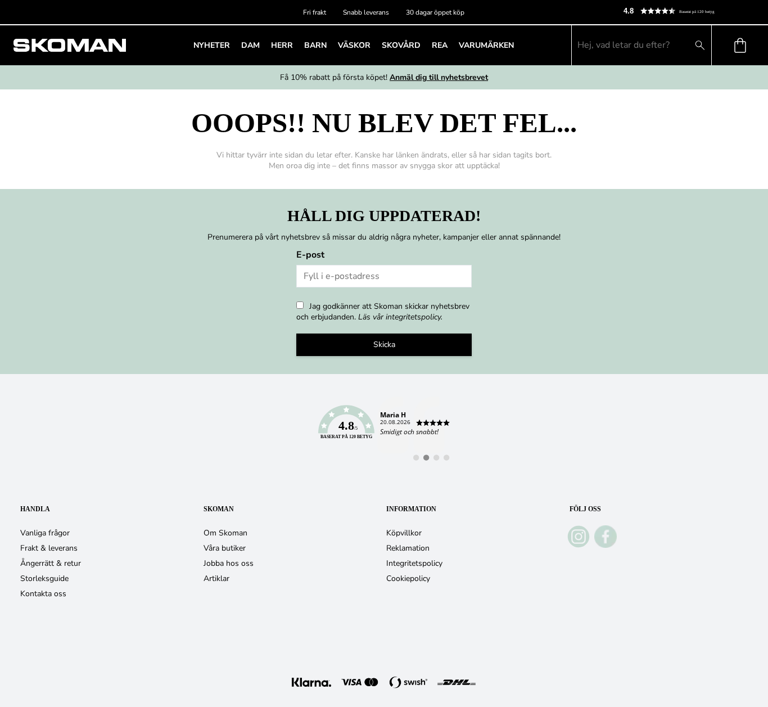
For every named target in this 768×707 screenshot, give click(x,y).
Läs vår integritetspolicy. (400, 317)
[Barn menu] (330, 45)
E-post (310, 254)
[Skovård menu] (424, 45)
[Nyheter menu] (233, 45)
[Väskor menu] (374, 45)
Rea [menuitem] (440, 45)
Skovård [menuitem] (401, 45)
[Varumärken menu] (517, 45)
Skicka (384, 344)
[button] (691, 11)
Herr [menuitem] (282, 45)
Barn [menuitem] (315, 45)
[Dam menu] (263, 45)
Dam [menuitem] (250, 45)
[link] (384, 428)
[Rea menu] (451, 45)
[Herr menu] (296, 45)
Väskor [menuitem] (354, 45)
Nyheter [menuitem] (211, 45)
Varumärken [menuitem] (486, 45)
